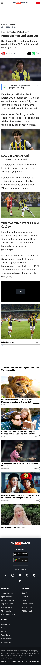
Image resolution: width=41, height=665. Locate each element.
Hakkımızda (5, 624)
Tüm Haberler (6, 611)
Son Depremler (27, 607)
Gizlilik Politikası (6, 642)
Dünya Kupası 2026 (8, 614)
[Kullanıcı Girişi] (34, 2)
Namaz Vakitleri (27, 604)
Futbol (12, 24)
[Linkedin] (19, 581)
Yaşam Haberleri (7, 604)
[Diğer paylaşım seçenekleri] (38, 53)
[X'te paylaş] (29, 53)
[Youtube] (19, 575)
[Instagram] (12, 575)
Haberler (4, 24)
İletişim (3, 631)
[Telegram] (34, 575)
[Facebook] (27, 575)
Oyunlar (24, 600)
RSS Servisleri (27, 611)
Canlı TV (25, 593)
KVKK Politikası (6, 638)
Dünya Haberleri (7, 607)
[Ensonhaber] (20, 3)
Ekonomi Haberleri (7, 600)
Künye (3, 628)
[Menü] (2, 3)
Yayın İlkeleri (5, 635)
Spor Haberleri (6, 597)
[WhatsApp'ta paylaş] (33, 53)
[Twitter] (5, 575)
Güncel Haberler (7, 593)
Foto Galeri (25, 597)
